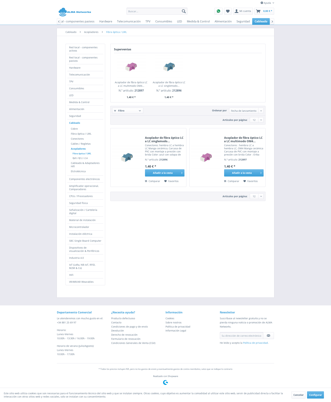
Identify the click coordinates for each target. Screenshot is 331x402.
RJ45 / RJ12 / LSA (80, 158)
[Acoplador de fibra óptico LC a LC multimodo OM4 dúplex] (131, 67)
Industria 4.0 (76, 257)
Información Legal (176, 330)
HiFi (71, 275)
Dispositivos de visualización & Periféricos (84, 249)
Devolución (117, 330)
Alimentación (76, 109)
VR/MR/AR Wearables (81, 281)
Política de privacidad (178, 326)
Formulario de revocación (126, 338)
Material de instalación (82, 220)
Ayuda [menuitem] (267, 2)
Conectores (77, 138)
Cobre (74, 128)
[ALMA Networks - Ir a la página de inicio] (75, 12)
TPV (71, 81)
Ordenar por (219, 110)
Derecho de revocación (124, 334)
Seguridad (75, 116)
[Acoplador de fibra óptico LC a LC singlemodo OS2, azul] (169, 67)
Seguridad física (78, 203)
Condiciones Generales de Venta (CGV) (133, 343)
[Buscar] (183, 11)
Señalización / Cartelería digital (83, 211)
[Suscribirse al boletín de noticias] (268, 335)
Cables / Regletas (81, 143)
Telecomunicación (79, 74)
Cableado (74, 122)
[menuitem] (157, 11)
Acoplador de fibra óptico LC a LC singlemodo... (169, 84)
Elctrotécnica (78, 171)
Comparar (154, 181)
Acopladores (78, 148)
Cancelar (298, 394)
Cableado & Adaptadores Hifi (85, 164)
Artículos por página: (235, 120)
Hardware (75, 67)
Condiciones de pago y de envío (129, 326)
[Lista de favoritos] (228, 11)
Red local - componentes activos (83, 49)
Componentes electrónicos (84, 179)
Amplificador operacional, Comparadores (84, 187)
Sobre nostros (174, 322)
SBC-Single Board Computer (85, 240)
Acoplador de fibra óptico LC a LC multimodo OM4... (131, 84)
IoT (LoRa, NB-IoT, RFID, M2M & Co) (82, 266)
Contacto (116, 322)
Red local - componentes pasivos (83, 59)
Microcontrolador (79, 227)
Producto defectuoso (123, 318)
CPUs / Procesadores (81, 196)
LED (71, 95)
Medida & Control (79, 102)
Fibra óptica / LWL (81, 133)
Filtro (120, 110)
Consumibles (76, 88)
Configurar (315, 394)
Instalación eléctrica (80, 233)
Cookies (170, 318)
